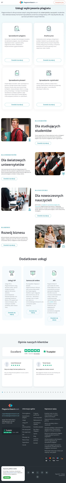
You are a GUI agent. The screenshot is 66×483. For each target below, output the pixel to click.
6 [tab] (14, 392)
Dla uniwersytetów (26, 426)
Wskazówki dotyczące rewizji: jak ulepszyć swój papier (54, 451)
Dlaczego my (25, 437)
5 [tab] (12, 392)
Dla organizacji (26, 432)
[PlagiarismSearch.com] (29, 2)
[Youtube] (32, 472)
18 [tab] (43, 392)
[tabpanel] (17, 372)
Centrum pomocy (35, 439)
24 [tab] (58, 392)
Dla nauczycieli (26, 429)
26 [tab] (63, 392)
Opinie (35, 433)
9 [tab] (22, 392)
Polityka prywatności (62, 474)
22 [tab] (53, 392)
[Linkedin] (46, 472)
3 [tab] (7, 392)
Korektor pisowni (38, 427)
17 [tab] (41, 392)
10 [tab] (24, 392)
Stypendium (25, 442)
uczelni (51, 302)
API (54, 280)
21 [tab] (51, 392)
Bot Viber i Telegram (36, 430)
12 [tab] (29, 392)
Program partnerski (36, 414)
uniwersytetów (45, 12)
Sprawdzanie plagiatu (17, 36)
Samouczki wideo (33, 280)
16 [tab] (38, 392)
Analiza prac (49, 36)
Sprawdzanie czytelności (49, 80)
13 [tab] (31, 392)
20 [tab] (48, 392)
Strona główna (26, 413)
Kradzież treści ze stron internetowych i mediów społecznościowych (51, 415)
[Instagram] (37, 476)
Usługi (24, 420)
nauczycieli (53, 12)
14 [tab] (34, 392)
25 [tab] (60, 392)
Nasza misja (25, 440)
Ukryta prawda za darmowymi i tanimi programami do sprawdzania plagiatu (53, 440)
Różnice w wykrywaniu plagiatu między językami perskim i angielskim (53, 434)
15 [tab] (36, 392)
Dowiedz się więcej (17, 60)
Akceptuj (7, 477)
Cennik (24, 445)
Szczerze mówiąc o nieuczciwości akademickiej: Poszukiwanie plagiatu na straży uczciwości (54, 429)
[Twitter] (37, 472)
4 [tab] (9, 392)
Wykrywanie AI (37, 420)
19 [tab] (46, 392)
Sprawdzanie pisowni (17, 80)
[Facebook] (28, 472)
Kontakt (35, 443)
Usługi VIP (12, 280)
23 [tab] (55, 392)
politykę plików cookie (11, 472)
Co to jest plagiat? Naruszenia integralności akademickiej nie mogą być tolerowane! (53, 446)
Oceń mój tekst (37, 417)
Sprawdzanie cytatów (37, 423)
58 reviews (37, 353)
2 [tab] (5, 392)
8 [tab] (19, 392)
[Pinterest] (42, 472)
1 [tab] (2, 392)
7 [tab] (17, 392)
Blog (34, 436)
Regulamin (57, 474)
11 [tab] (26, 392)
